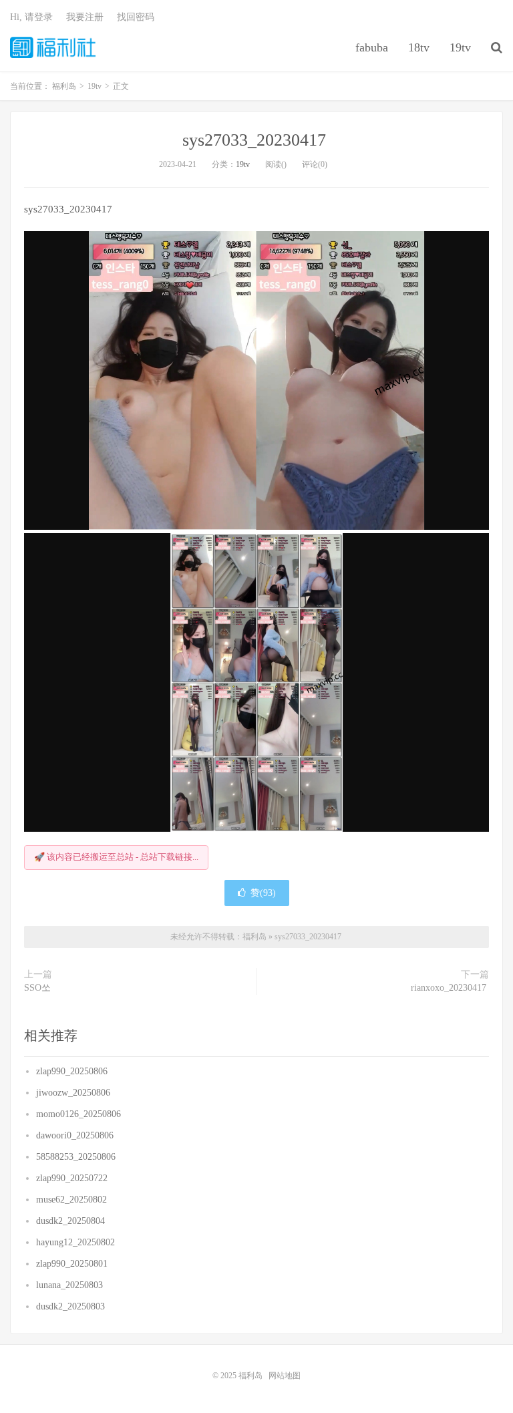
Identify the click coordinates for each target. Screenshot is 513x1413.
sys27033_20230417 (256, 140)
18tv (419, 47)
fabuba (371, 47)
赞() (263, 893)
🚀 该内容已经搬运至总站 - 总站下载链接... (116, 857)
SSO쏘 (38, 988)
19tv (460, 47)
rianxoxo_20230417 (450, 988)
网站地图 (285, 1375)
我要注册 (85, 17)
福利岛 (53, 47)
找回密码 (135, 17)
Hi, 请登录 (31, 17)
